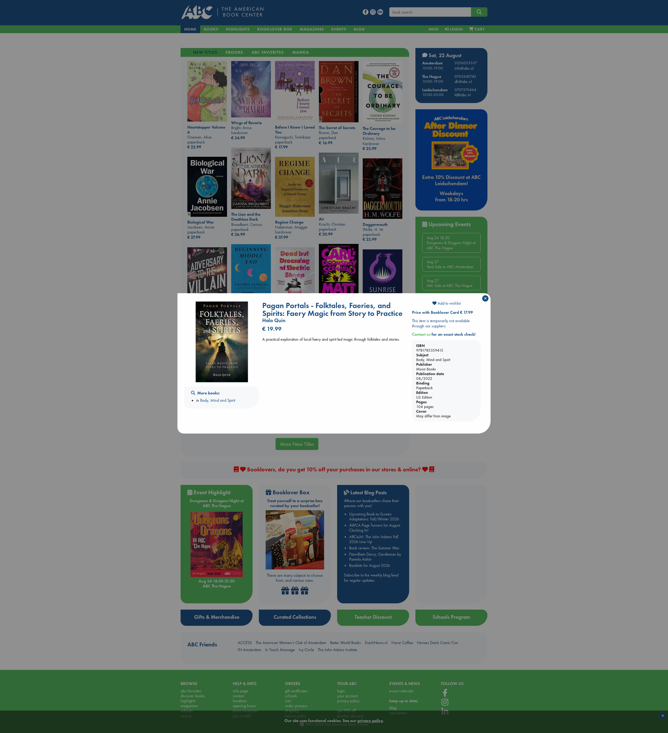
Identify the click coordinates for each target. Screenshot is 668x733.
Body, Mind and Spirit (217, 400)
